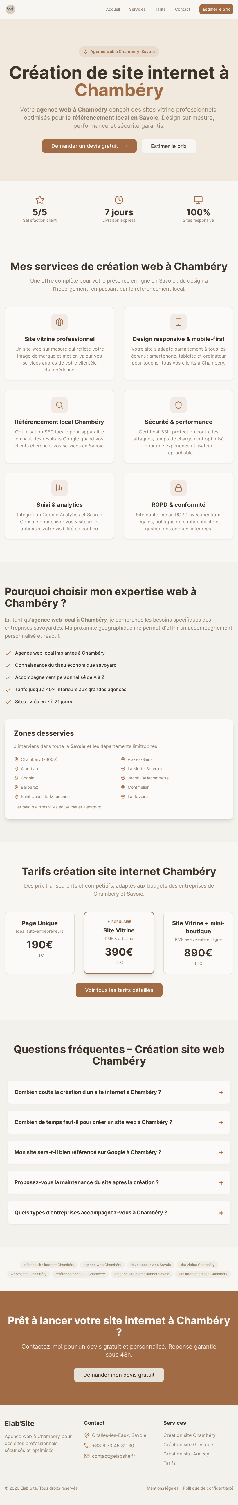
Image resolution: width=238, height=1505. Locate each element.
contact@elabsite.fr (113, 1456)
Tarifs (160, 9)
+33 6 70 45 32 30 (113, 1445)
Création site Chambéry (189, 1435)
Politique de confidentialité (208, 1488)
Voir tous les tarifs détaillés (119, 990)
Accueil (113, 9)
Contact (182, 9)
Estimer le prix (216, 9)
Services (137, 9)
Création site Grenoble (188, 1444)
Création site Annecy (186, 1454)
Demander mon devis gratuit (119, 1375)
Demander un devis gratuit (84, 146)
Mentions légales (162, 1488)
